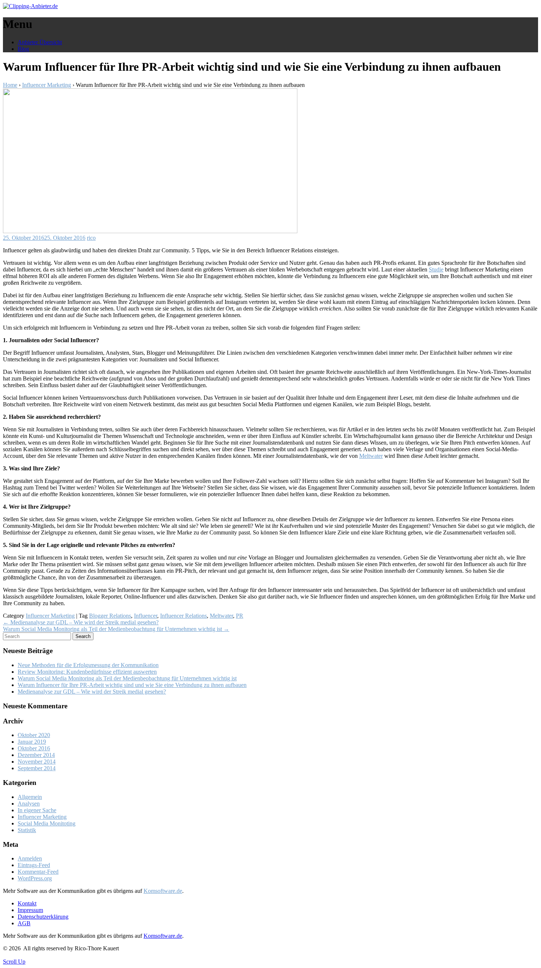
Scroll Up (14, 961)
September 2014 (37, 768)
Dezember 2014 (36, 755)
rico (91, 238)
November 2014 (37, 761)
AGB (24, 923)
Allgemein (30, 797)
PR (239, 616)
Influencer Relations (183, 616)
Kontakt (27, 903)
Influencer (145, 616)
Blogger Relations (110, 616)
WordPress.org (35, 878)
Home (10, 85)
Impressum (30, 910)
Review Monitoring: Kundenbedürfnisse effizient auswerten (87, 672)
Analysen (29, 803)
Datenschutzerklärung (43, 916)
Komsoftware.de (163, 891)
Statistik (27, 830)
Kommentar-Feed (38, 872)
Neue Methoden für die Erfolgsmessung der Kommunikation (88, 665)
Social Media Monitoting (46, 823)
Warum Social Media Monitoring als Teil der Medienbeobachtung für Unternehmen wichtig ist (116, 629)
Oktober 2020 (34, 735)
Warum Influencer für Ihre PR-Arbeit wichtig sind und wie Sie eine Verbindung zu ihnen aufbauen (132, 685)
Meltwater (371, 456)
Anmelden (30, 858)
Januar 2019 (32, 742)
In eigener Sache (37, 810)
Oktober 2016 (34, 748)
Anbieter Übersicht (40, 42)
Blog (23, 49)
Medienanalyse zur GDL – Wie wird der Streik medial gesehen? (81, 622)
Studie (436, 269)
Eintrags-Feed (34, 865)
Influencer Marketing (46, 85)
